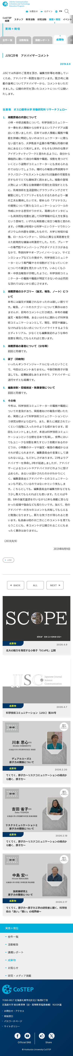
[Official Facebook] (17, 1036)
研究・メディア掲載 (19, 975)
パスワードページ (13, 1021)
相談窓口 (8, 1016)
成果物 (60, 39)
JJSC (9, 560)
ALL (35, 585)
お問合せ (34, 11)
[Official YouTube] (27, 1036)
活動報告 (24, 40)
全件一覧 (7, 40)
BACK (16, 585)
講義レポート (42, 40)
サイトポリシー (12, 1026)
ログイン (48, 11)
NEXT (53, 585)
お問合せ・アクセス (14, 1010)
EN (60, 11)
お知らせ (13, 968)
